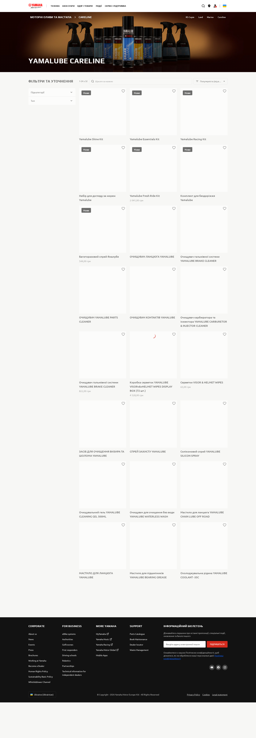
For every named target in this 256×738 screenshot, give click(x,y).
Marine (210, 17)
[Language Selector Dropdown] (225, 6)
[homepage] (35, 6)
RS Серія (190, 17)
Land (200, 17)
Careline (222, 17)
